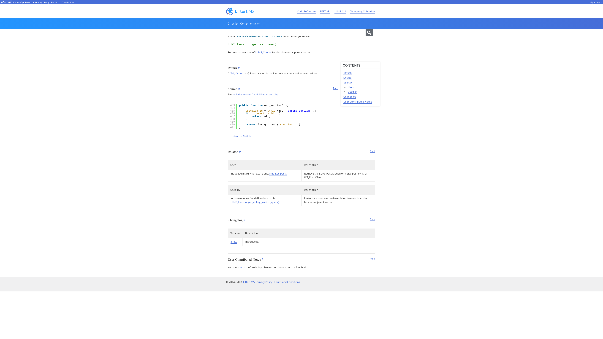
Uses (351, 87)
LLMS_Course (263, 52)
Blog (46, 2)
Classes (264, 36)
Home (239, 36)
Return (347, 73)
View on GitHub (242, 136)
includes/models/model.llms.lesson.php (255, 94)
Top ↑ (335, 88)
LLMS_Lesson (276, 36)
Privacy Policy (264, 282)
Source (347, 78)
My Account (596, 2)
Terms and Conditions (287, 282)
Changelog (349, 96)
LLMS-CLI (340, 11)
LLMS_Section (235, 73)
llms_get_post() (278, 173)
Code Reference (306, 11)
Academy (37, 2)
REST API (325, 11)
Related (347, 83)
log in (242, 267)
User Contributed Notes (357, 101)
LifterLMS (6, 2)
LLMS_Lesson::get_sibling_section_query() (255, 202)
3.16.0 (234, 241)
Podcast (55, 2)
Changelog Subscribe (362, 11)
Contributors (68, 2)
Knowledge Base (21, 2)
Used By (352, 91)
